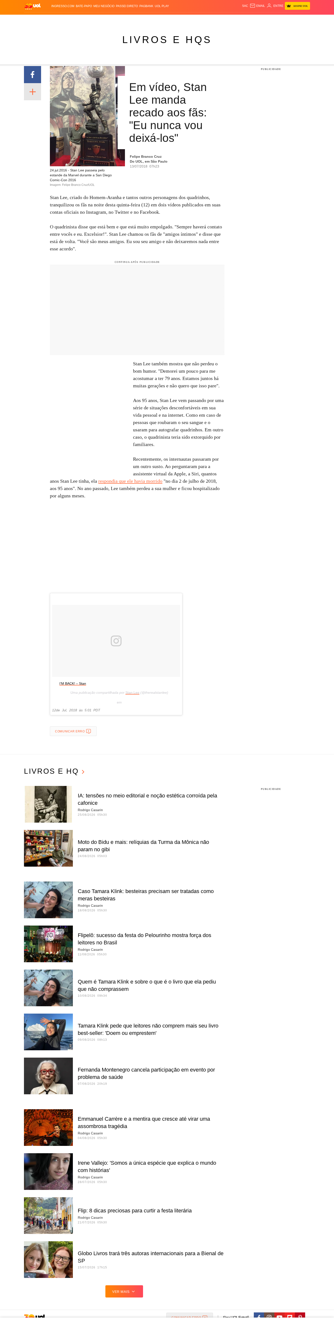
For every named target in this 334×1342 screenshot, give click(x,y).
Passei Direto (127, 6)
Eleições (63, 20)
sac (245, 6)
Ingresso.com (62, 6)
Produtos (33, 20)
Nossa (254, 20)
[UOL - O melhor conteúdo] (32, 6)
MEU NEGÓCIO (103, 6)
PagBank (146, 6)
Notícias (80, 20)
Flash (48, 20)
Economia (128, 20)
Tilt (215, 20)
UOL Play (162, 6)
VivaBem (204, 20)
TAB (263, 20)
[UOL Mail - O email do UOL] (257, 6)
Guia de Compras (303, 20)
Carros (111, 20)
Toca (282, 20)
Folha (143, 20)
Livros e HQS (167, 39)
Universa (187, 20)
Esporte (157, 20)
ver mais (121, 1292)
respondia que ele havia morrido (130, 481)
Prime (272, 20)
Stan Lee (132, 692)
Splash (172, 20)
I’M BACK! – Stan (72, 683)
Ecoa (224, 20)
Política (96, 20)
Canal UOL (238, 20)
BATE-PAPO (84, 6)
